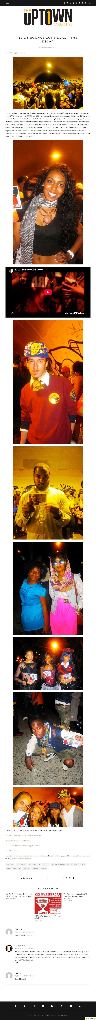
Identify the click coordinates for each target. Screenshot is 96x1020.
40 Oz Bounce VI (11, 851)
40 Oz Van (46, 864)
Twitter (80, 856)
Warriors (25, 868)
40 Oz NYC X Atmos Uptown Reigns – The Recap (23, 835)
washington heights (39, 868)
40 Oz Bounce (21, 864)
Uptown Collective (13, 868)
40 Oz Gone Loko (34, 864)
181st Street (10, 864)
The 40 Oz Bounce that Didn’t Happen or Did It (23, 846)
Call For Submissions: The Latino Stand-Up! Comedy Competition (19, 895)
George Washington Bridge (62, 864)
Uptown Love (35, 856)
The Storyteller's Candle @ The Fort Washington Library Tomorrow (76, 896)
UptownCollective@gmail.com (20, 859)
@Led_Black (20, 53)
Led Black (11, 53)
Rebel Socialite (79, 864)
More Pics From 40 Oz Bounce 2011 (18, 841)
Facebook (57, 856)
